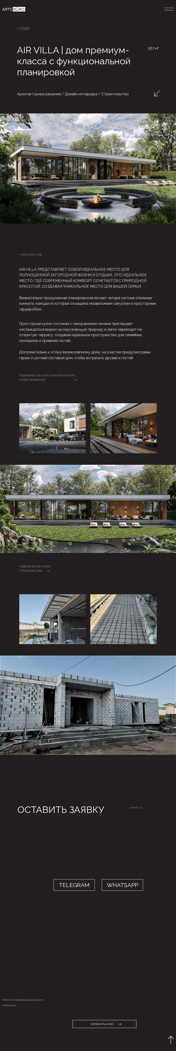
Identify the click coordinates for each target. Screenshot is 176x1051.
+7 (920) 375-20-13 (105, 969)
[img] (13, 9)
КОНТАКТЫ (9, 970)
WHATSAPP (49, 963)
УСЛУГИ (7, 957)
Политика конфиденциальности (22, 999)
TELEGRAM (49, 957)
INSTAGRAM (50, 970)
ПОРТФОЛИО (10, 964)
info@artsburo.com (105, 957)
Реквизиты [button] (9, 1005)
